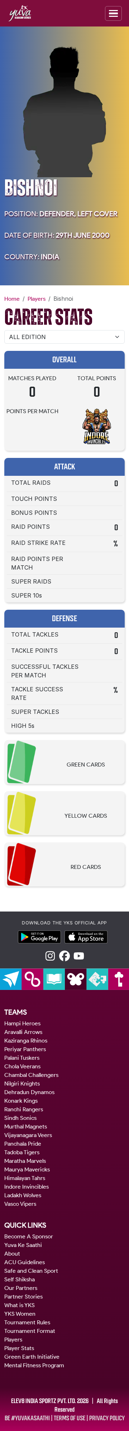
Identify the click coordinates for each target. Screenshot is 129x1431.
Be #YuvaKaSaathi (27, 1418)
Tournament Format (29, 1331)
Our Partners (20, 1288)
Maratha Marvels (25, 1160)
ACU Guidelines (24, 1262)
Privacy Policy (107, 1418)
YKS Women (19, 1313)
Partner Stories (23, 1296)
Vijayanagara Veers (28, 1135)
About (12, 1253)
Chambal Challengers (31, 1075)
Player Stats (19, 1348)
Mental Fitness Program (34, 1365)
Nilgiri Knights (22, 1083)
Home (12, 298)
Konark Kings (21, 1100)
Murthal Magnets (25, 1126)
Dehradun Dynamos (29, 1092)
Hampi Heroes (22, 1023)
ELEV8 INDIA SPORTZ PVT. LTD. (43, 1401)
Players (37, 298)
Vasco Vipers (20, 1203)
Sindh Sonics (20, 1118)
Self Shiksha (19, 1279)
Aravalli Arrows (23, 1032)
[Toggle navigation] (113, 13)
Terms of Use (69, 1418)
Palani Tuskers (21, 1057)
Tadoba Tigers (21, 1152)
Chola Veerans (22, 1066)
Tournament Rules (27, 1322)
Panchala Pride (22, 1143)
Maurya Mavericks (27, 1169)
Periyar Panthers (25, 1049)
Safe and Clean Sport (31, 1270)
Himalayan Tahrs (24, 1178)
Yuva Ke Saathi (23, 1245)
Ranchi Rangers (23, 1109)
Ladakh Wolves (22, 1195)
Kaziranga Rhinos (25, 1040)
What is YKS (19, 1305)
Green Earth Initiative (31, 1356)
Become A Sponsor (28, 1236)
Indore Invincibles (26, 1186)
